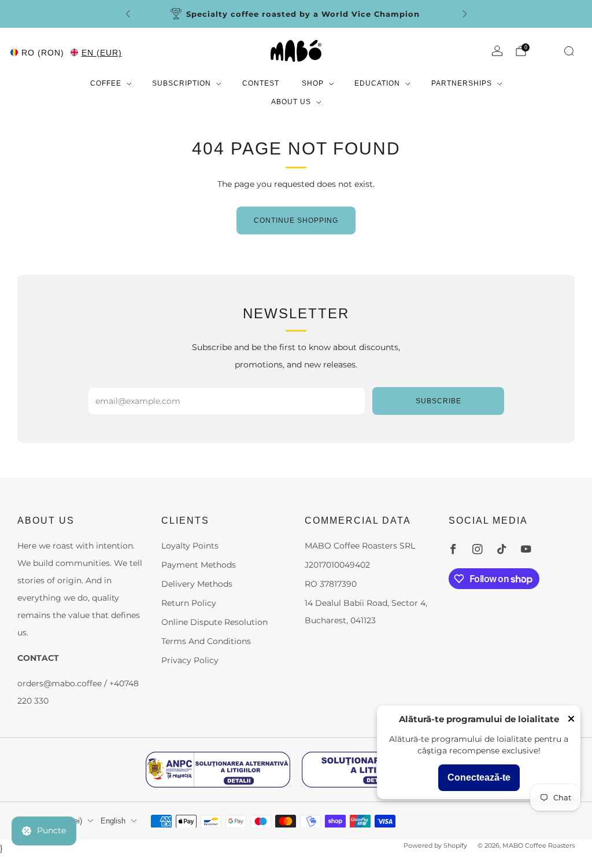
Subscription (181, 83)
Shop (313, 83)
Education (377, 83)
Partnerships (461, 83)
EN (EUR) (102, 52)
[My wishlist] (546, 50)
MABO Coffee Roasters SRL (360, 545)
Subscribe (438, 401)
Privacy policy (190, 660)
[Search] (569, 51)
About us (291, 102)
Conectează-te (478, 777)
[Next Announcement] (464, 13)
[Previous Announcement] (127, 13)
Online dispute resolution (214, 622)
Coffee (105, 83)
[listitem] (296, 14)
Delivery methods (196, 584)
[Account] (497, 51)
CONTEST (260, 83)
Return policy (188, 603)
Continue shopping (296, 220)
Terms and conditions (206, 641)
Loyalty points (190, 545)
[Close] (571, 719)
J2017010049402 (337, 565)
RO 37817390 (331, 584)
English (113, 821)
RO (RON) (42, 52)
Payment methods (198, 565)
